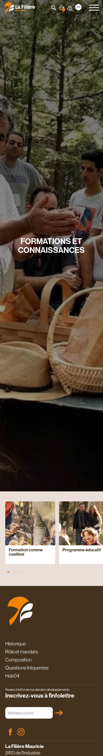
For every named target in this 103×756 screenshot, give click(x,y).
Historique (15, 643)
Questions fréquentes (26, 667)
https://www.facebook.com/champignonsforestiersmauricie (10, 732)
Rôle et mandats (21, 651)
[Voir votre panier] (61, 7)
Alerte (69, 7)
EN (78, 7)
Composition (18, 659)
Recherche (53, 7)
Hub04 (12, 675)
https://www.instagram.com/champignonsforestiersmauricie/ (21, 732)
